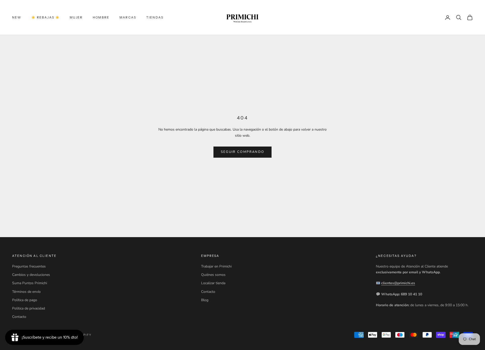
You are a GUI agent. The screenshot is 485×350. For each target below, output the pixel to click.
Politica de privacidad (28, 308)
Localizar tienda (213, 283)
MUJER (76, 17)
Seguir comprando (242, 152)
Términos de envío (26, 291)
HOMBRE (101, 17)
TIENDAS (154, 17)
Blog (204, 300)
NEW (16, 17)
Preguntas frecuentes (29, 266)
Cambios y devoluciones (31, 274)
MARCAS (127, 17)
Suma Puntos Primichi (29, 283)
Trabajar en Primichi (216, 266)
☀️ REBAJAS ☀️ (45, 17)
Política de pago (24, 300)
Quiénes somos (213, 274)
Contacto (19, 316)
